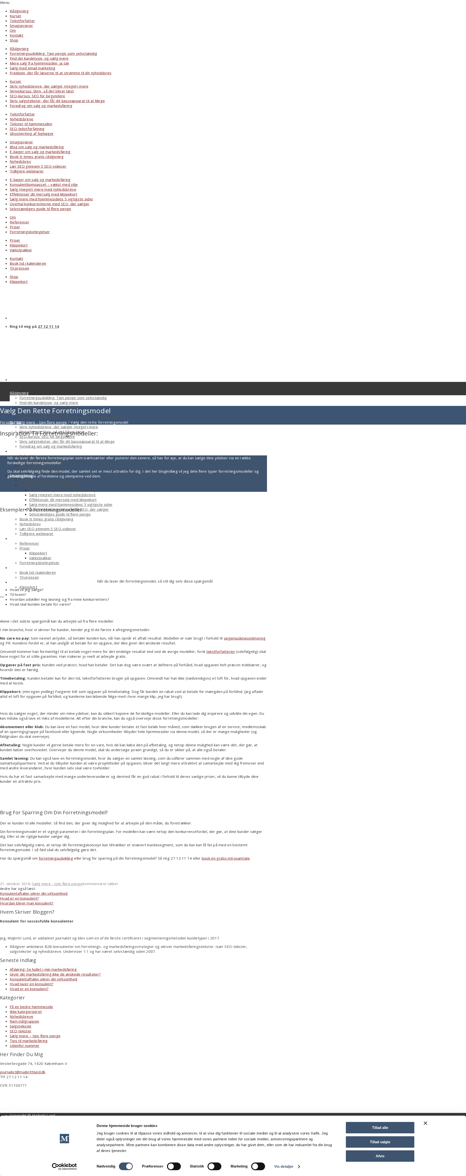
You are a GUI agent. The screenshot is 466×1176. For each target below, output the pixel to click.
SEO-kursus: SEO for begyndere (37, 95)
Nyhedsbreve (21, 118)
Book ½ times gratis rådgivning (37, 156)
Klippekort (19, 245)
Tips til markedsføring (29, 1040)
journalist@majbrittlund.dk (22, 1071)
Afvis (380, 1156)
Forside (6, 422)
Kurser (16, 15)
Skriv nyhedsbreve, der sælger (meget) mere (49, 86)
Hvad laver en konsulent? (31, 983)
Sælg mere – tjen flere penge (35, 1035)
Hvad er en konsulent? (29, 988)
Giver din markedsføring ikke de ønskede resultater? (55, 974)
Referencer (19, 222)
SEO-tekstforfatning (27, 128)
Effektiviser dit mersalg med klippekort (43, 194)
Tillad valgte (380, 1142)
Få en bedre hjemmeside (31, 1006)
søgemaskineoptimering (245, 638)
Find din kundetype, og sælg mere (39, 58)
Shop (14, 40)
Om (13, 30)
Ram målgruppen (24, 1021)
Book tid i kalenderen (28, 263)
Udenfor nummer (24, 1045)
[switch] (174, 1166)
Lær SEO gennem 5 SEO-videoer (38, 166)
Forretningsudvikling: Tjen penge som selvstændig (53, 53)
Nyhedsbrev (20, 161)
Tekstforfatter (22, 20)
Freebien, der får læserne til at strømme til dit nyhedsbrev (61, 72)
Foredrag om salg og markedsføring (41, 105)
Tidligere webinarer (27, 171)
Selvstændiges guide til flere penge (40, 208)
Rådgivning (19, 10)
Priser (15, 226)
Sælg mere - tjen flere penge (42, 422)
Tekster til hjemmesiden (31, 123)
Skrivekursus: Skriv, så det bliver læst (42, 91)
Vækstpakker (21, 249)
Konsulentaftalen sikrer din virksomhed (43, 979)
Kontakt (16, 35)
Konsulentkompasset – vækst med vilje (44, 184)
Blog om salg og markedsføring (37, 146)
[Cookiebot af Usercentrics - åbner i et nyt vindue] (64, 1166)
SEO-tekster (20, 1030)
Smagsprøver (21, 25)
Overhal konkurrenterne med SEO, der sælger (50, 203)
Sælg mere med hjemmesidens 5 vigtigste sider (51, 199)
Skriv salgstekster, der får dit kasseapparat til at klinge (57, 100)
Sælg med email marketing (32, 68)
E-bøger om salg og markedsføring (40, 151)
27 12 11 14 (48, 326)
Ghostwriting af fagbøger (32, 133)
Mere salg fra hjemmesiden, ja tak (39, 63)
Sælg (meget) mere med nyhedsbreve (43, 189)
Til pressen (19, 268)
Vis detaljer (283, 1166)
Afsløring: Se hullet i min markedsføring (43, 969)
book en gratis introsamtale (226, 858)
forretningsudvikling (56, 858)
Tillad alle (380, 1128)
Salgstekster (21, 1026)
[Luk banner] (425, 1123)
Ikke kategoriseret (26, 1011)
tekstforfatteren (220, 651)
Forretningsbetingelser (30, 231)
